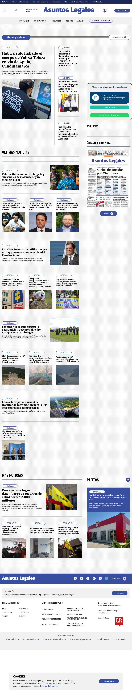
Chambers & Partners (20, 2)
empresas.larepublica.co (54, 639)
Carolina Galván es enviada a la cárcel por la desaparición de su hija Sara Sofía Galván (13, 283)
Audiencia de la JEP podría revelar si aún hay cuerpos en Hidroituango (67, 359)
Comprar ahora (109, 107)
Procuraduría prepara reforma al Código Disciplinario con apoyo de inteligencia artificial (69, 531)
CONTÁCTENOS (47, 610)
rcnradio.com (120, 639)
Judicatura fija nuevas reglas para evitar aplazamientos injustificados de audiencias (11, 530)
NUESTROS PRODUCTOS (50, 614)
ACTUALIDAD (24, 21)
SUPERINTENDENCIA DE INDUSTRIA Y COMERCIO (75, 625)
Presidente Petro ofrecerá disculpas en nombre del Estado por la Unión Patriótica (68, 86)
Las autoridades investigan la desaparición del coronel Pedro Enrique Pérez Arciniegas (21, 329)
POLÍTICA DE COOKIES (50, 625)
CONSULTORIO (40, 21)
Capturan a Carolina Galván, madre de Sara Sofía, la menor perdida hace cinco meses (66, 283)
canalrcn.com (103, 639)
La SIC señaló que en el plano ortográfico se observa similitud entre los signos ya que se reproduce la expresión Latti (106, 506)
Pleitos (93, 479)
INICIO (4, 609)
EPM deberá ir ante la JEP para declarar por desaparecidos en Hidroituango (13, 359)
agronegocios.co (31, 639)
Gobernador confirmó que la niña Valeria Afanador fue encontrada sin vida (13, 206)
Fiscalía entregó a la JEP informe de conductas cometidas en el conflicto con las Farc (13, 434)
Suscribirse (122, 10)
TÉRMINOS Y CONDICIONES (51, 619)
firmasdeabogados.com (81, 639)
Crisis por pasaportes (40, 2)
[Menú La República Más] (4, 10)
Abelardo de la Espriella (79, 2)
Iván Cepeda (97, 2)
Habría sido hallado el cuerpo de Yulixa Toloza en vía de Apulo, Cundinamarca (23, 60)
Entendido (109, 681)
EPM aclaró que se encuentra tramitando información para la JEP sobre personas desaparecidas (24, 405)
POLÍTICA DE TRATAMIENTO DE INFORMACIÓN (77, 619)
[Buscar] (16, 10)
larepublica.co (12, 639)
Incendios (56, 2)
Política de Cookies (49, 686)
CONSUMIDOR (55, 21)
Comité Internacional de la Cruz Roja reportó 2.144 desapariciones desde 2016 (40, 206)
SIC (65, 2)
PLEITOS (69, 21)
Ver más (106, 213)
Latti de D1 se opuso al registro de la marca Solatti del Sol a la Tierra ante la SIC (108, 497)
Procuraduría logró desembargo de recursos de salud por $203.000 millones (22, 495)
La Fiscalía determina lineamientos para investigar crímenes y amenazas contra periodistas (68, 58)
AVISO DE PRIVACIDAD (74, 614)
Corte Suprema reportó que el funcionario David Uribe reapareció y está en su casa (67, 206)
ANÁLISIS (80, 21)
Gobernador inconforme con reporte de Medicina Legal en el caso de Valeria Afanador (68, 133)
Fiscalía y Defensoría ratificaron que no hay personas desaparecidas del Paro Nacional (24, 252)
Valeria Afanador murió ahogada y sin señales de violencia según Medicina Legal (23, 177)
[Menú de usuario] (104, 11)
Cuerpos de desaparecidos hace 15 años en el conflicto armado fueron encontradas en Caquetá (40, 283)
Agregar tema (118, 37)
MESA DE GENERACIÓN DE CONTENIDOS (75, 610)
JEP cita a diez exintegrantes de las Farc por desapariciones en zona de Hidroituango (40, 359)
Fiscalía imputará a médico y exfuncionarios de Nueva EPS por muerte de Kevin (42, 531)
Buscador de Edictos (101, 21)
